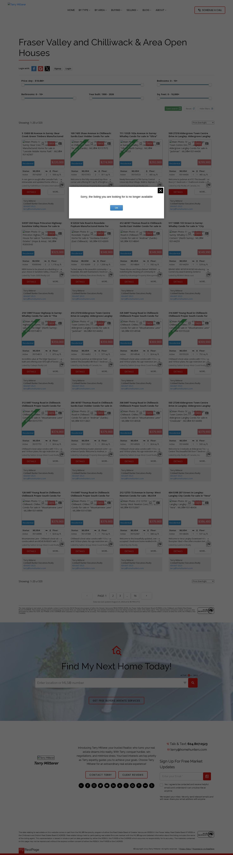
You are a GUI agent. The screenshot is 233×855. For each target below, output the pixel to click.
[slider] (23, 84)
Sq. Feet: (168, 94)
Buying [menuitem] (115, 10)
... (127, 596)
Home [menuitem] (71, 10)
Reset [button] (188, 108)
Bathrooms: (32, 94)
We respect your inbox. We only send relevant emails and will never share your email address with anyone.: (186, 798)
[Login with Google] (40, 70)
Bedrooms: (167, 80)
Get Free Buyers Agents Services (116, 700)
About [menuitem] (160, 10)
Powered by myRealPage (203, 849)
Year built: (101, 94)
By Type (83, 10)
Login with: (24, 68)
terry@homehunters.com (34, 209)
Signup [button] (57, 68)
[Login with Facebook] (33, 70)
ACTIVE (184, 675)
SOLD (196, 675)
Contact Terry (100, 774)
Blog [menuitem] (145, 10)
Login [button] (68, 68)
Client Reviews (132, 774)
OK (116, 208)
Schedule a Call (212, 10)
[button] (209, 10)
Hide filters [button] (205, 108)
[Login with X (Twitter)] (47, 70)
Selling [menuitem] (131, 10)
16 (135, 596)
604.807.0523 (29, 206)
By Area (100, 10)
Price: (32, 80)
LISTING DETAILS (31, 192)
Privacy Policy (185, 849)
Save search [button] (172, 108)
